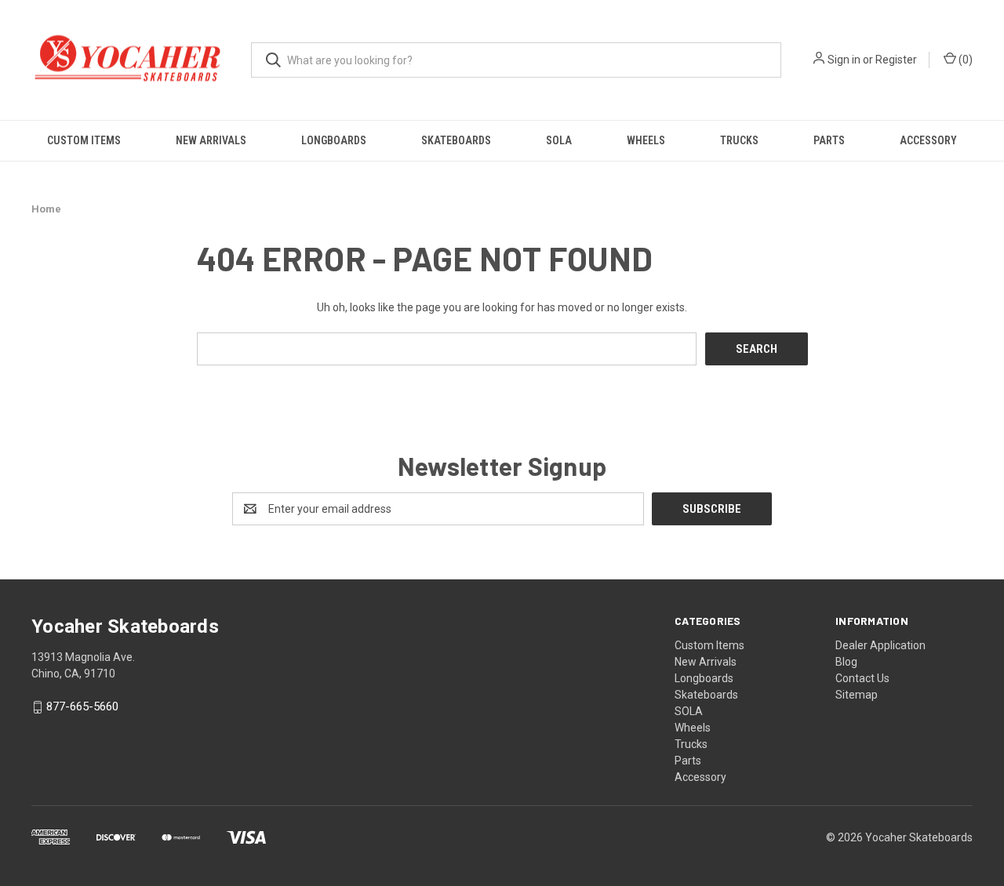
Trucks (739, 140)
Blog (846, 661)
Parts (829, 140)
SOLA (559, 140)
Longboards (333, 140)
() (964, 59)
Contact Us (862, 678)
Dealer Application (880, 645)
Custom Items (84, 140)
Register (896, 59)
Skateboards (456, 140)
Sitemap (856, 694)
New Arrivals (211, 140)
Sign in (844, 59)
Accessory (928, 140)
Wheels (646, 140)
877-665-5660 (82, 707)
